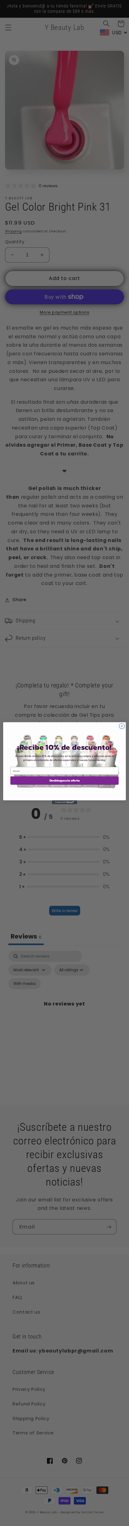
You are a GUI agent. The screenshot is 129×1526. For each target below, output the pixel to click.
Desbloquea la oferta (64, 780)
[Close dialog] (122, 726)
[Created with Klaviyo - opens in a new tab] (64, 802)
